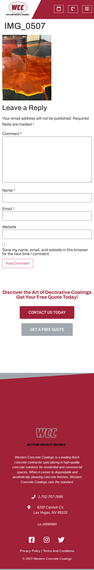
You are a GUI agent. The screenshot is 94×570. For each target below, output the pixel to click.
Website (9, 227)
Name (8, 190)
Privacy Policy (30, 551)
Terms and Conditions (58, 551)
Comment (12, 134)
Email (8, 209)
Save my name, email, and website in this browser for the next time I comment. (45, 252)
